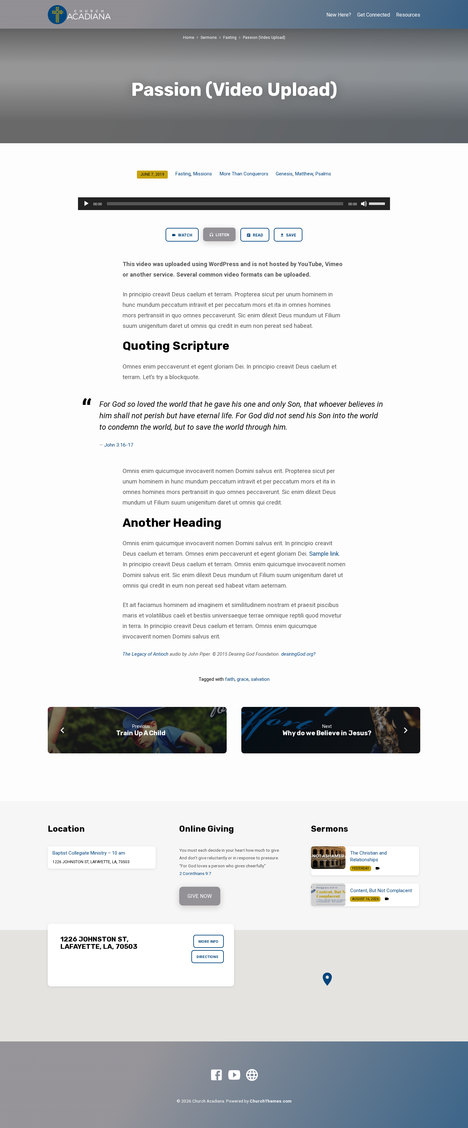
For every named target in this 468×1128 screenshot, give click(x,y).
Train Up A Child (141, 733)
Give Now (200, 896)
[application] (234, 203)
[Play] (86, 204)
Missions (202, 174)
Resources (408, 15)
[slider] (378, 203)
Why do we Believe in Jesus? (327, 733)
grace (243, 679)
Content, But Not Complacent (381, 890)
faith (230, 679)
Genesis (284, 174)
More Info (208, 941)
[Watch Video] (377, 868)
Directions (207, 957)
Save (290, 235)
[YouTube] (234, 1075)
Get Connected (373, 15)
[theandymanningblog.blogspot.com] (252, 1075)
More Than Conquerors (243, 174)
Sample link (324, 553)
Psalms (323, 174)
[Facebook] (216, 1075)
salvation (260, 679)
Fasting (230, 37)
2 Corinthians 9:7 (195, 873)
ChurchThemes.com (271, 1100)
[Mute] (364, 204)
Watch (184, 235)
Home (188, 37)
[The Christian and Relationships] (328, 857)
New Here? (338, 15)
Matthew (304, 174)
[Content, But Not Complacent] (328, 895)
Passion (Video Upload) (264, 37)
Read (257, 235)
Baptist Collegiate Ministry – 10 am (89, 853)
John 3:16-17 (118, 445)
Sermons (209, 37)
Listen (222, 235)
